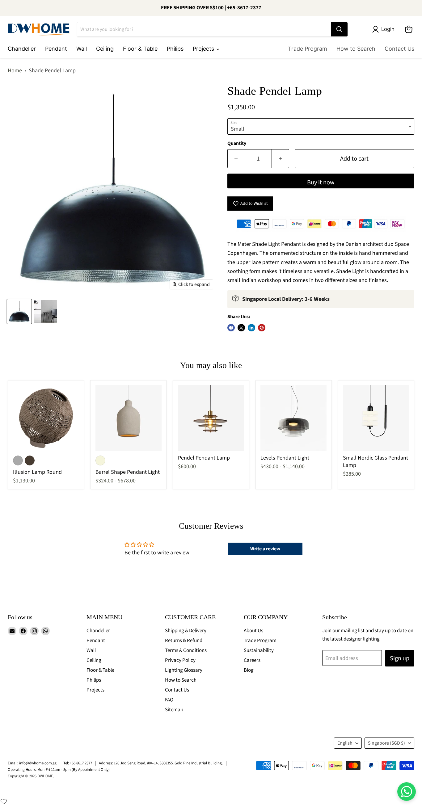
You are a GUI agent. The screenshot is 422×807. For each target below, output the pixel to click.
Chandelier (22, 48)
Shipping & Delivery (185, 630)
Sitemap (174, 709)
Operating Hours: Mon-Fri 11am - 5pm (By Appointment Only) (59, 769)
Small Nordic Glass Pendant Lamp (375, 461)
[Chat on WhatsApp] (406, 791)
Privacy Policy (180, 660)
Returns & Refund (183, 640)
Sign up (399, 658)
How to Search (355, 48)
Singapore (386, 743)
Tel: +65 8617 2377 (77, 763)
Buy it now (321, 182)
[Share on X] (241, 327)
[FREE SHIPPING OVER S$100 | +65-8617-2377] (211, 8)
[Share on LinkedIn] (251, 327)
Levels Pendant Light (284, 458)
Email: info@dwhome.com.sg (32, 763)
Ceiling (105, 48)
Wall (81, 48)
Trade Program (307, 48)
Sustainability (259, 650)
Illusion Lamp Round (37, 472)
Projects (204, 48)
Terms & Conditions (186, 650)
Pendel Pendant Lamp (204, 458)
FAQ (169, 700)
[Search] (339, 29)
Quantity (236, 143)
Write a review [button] (265, 548)
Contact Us (399, 48)
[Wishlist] (3, 801)
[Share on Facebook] (231, 327)
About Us (253, 630)
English (344, 743)
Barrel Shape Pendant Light (127, 472)
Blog (249, 670)
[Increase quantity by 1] (280, 158)
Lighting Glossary (183, 670)
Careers (252, 660)
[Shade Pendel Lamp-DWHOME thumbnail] (19, 311)
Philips (175, 48)
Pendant (56, 48)
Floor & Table (140, 48)
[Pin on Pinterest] (261, 327)
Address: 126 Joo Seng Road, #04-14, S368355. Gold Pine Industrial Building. (161, 763)
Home (15, 71)
